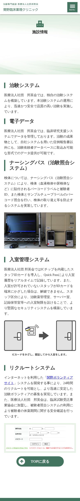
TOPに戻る (40, 461)
